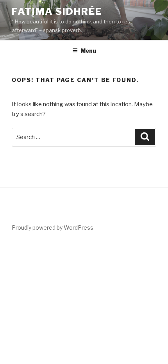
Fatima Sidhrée (57, 11)
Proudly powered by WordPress (52, 227)
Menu (88, 50)
